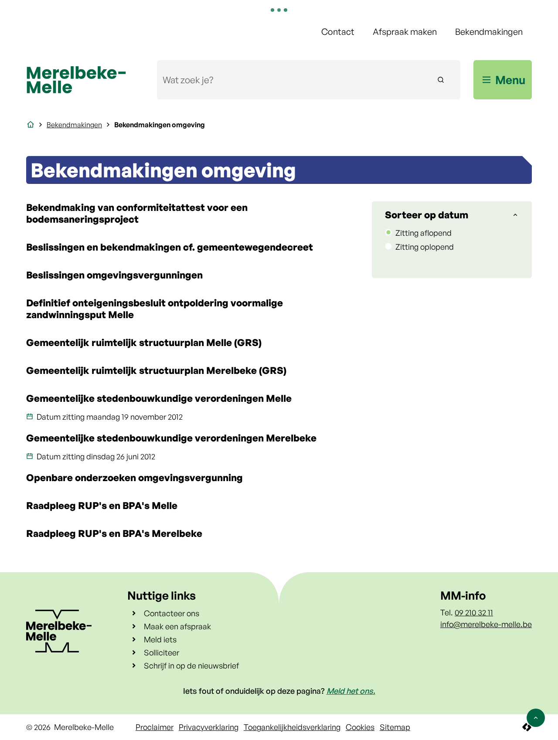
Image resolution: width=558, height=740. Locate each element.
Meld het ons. (351, 691)
